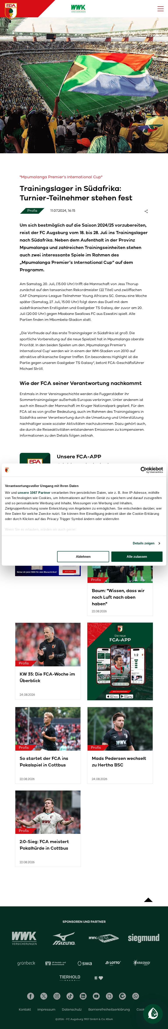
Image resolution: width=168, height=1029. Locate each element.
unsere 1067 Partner (34, 492)
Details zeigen (143, 543)
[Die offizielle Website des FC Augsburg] (11, 11)
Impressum (46, 1009)
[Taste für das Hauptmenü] (161, 9)
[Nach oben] (148, 897)
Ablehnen (83, 556)
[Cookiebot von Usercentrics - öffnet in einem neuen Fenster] (144, 470)
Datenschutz (72, 1009)
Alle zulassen (137, 556)
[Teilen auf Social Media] (148, 211)
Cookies (142, 1009)
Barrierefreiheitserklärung (109, 1009)
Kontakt (25, 1009)
